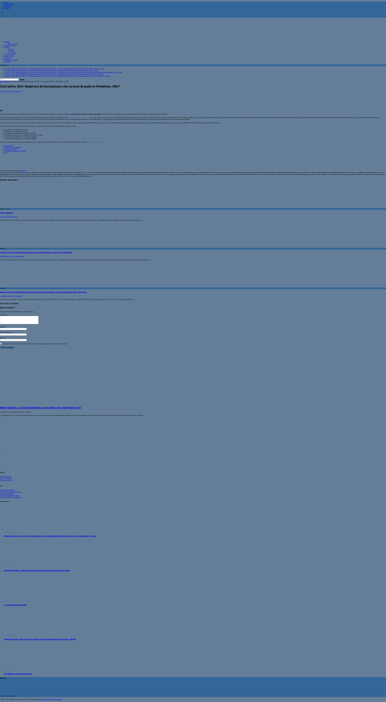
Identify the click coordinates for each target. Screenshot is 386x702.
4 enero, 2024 (4, 91)
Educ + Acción (13, 44)
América (10, 49)
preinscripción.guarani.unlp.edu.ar (79, 117)
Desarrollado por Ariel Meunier (52, 699)
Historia (6, 47)
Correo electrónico (6, 332)
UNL (5, 153)
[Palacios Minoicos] (8, 443)
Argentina (11, 51)
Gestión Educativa (10, 45)
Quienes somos (9, 4)
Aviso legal (7, 6)
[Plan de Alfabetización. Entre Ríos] (8, 462)
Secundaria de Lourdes (7, 490)
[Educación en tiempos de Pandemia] (8, 423)
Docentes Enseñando (6, 494)
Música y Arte (8, 56)
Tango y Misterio (6, 213)
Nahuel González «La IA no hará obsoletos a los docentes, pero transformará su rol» (41, 407)
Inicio (6, 2)
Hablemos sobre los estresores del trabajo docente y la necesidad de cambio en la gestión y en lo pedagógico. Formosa (50, 536)
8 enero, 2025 (4, 217)
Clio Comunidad (17, 256)
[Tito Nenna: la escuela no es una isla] (20, 666)
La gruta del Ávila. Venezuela (15, 605)
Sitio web (3, 338)
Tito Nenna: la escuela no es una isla (18, 674)
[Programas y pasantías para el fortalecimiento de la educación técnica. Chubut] (8, 468)
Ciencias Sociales (5, 476)
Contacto (7, 8)
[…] (141, 220)
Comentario (3, 315)
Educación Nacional (10, 149)
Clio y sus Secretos (6, 480)
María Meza (13, 217)
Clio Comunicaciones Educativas (10, 492)
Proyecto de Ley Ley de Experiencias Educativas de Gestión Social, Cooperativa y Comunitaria (36, 252)
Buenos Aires (8, 145)
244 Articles (22, 171)
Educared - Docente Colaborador (10, 497)
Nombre (3, 327)
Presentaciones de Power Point (10, 495)
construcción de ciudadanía (12, 147)
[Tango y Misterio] (16, 207)
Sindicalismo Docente (11, 60)
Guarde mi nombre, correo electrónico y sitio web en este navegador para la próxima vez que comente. (34, 344)
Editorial (6, 42)
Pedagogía (7, 58)
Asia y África (12, 53)
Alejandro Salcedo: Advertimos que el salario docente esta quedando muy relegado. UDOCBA (40, 639)
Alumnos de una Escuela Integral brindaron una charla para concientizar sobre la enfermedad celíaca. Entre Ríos (43, 292)
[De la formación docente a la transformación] (8, 430)
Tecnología (7, 62)
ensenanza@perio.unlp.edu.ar (96, 142)
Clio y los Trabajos (6, 478)
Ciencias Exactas (9, 54)
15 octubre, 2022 (5, 296)
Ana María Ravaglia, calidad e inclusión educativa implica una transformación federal (37, 570)
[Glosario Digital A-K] (8, 436)
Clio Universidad (14, 91)
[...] (144, 415)
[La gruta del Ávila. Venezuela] (20, 597)
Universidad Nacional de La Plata (14, 151)
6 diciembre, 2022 (5, 256)
